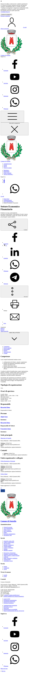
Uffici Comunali (7, 173)
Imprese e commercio (9, 545)
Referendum (6, 171)
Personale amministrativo (9, 534)
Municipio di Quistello (6, 438)
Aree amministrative (8, 201)
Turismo (5, 549)
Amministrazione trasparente (10, 605)
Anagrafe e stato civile (9, 541)
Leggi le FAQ (7, 599)
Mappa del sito (4, 668)
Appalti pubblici (7, 546)
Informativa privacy (8, 606)
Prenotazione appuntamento (10, 600)
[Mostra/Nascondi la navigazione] (12, 116)
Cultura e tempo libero (9, 542)
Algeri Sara (4, 416)
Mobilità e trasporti (8, 550)
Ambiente (6, 557)
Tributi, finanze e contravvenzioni (11, 555)
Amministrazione (8, 200)
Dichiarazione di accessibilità (10, 609)
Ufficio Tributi (4, 474)
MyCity (3, 671)
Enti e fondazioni (8, 531)
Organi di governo (8, 527)
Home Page (6, 199)
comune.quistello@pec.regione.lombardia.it (13, 596)
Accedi (2, 196)
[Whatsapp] (15, 193)
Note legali (6, 608)
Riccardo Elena (5, 407)
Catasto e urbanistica (8, 547)
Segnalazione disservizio (9, 601)
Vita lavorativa (7, 543)
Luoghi (5, 575)
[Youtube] (4, 181)
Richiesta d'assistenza (9, 603)
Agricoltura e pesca (8, 560)
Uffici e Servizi (7, 530)
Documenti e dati (8, 535)
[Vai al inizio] (1, 488)
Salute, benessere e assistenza (10, 558)
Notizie (5, 566)
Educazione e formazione (9, 553)
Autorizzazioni (7, 559)
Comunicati (6, 568)
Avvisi (5, 569)
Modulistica (6, 170)
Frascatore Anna (6, 429)
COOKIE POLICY (5, 12)
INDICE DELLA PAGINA (14, 332)
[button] (8, 163)
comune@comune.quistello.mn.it (11, 595)
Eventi (5, 576)
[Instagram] (4, 182)
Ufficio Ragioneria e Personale (8, 461)
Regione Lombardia (5, 16)
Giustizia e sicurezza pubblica (10, 554)
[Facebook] (4, 179)
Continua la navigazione (6, 14)
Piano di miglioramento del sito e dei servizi (14, 610)
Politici (5, 532)
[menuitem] (5, 245)
